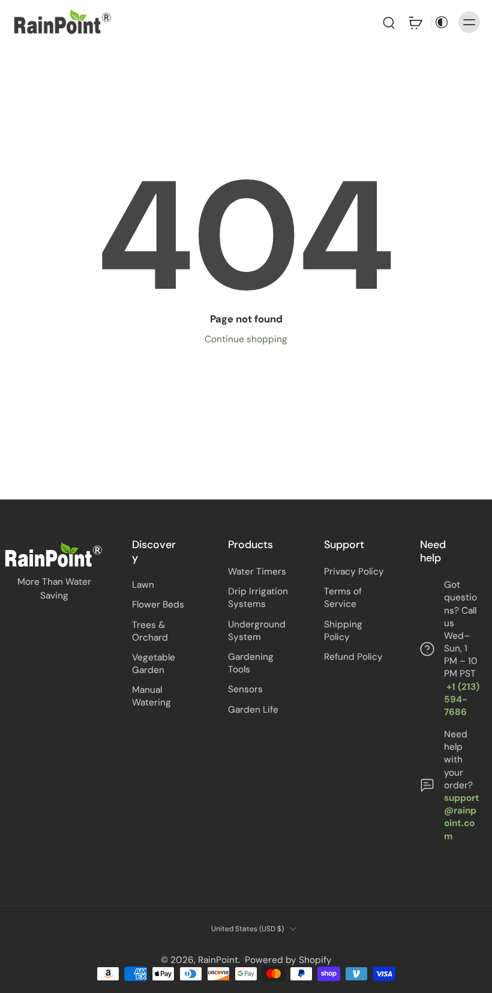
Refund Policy (353, 657)
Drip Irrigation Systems (258, 597)
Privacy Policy (354, 572)
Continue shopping (246, 339)
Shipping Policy (343, 630)
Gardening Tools (251, 663)
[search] (389, 22)
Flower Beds (158, 605)
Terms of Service (343, 597)
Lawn (143, 585)
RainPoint (218, 960)
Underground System (257, 630)
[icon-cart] (415, 22)
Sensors (245, 689)
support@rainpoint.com (461, 817)
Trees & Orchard (150, 630)
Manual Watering (151, 696)
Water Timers (257, 572)
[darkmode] (441, 22)
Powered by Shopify (288, 960)
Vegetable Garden (153, 663)
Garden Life (253, 709)
